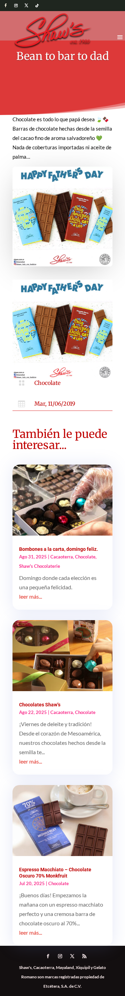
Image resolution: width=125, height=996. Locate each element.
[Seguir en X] (26, 5)
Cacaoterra (61, 556)
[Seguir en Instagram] (15, 5)
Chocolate (47, 382)
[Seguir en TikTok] (36, 5)
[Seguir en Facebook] (5, 5)
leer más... (30, 596)
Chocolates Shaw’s (39, 704)
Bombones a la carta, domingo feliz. (58, 549)
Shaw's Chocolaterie (39, 566)
